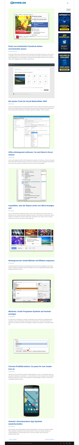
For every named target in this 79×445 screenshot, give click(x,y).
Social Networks (14, 51)
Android (13, 426)
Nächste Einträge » (50, 439)
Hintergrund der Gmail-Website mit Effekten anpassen (31, 261)
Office (13, 157)
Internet (13, 371)
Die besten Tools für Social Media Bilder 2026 (27, 101)
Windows (13, 316)
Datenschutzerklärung (27, 443)
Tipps (13, 263)
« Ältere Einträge (12, 439)
